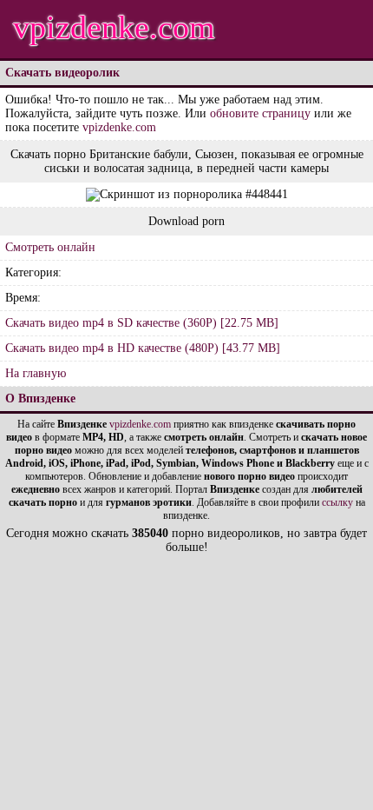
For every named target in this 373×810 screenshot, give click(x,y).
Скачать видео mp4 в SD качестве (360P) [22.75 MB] (141, 322)
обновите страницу (260, 113)
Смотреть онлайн (50, 247)
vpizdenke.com (114, 27)
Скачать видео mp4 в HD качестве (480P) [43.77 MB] (142, 348)
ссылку (337, 502)
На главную (35, 373)
